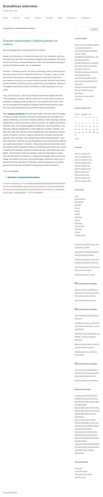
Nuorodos (85, 18)
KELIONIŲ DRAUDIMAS (55, 186)
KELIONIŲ (37, 18)
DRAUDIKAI (79, 202)
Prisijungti (78, 468)
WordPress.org (80, 477)
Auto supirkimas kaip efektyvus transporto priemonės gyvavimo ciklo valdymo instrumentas (87, 293)
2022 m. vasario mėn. (82, 153)
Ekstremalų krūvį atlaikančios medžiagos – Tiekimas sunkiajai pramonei (87, 336)
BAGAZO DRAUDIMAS (35, 183)
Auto (76, 196)
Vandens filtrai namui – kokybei (86, 63)
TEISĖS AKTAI (79, 226)
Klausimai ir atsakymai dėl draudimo (23, 177)
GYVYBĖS (49, 18)
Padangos (78, 223)
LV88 (76, 444)
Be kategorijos (80, 199)
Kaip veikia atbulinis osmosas (85, 300)
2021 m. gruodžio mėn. (83, 156)
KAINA (60, 18)
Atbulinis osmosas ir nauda (85, 274)
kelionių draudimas (16, 113)
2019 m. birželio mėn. (82, 165)
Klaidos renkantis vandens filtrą (86, 380)
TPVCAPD (16, 18)
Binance (78, 407)
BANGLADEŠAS (17, 186)
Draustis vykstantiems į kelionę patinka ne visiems (30, 42)
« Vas (77, 138)
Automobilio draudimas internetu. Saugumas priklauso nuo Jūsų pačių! (86, 81)
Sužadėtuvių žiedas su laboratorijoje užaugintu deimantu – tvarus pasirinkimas (87, 326)
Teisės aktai (71, 18)
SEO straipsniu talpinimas (87, 283)
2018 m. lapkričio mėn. (83, 169)
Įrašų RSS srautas (81, 471)
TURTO (26, 18)
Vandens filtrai (80, 235)
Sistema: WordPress (10, 492)
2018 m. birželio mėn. (82, 178)
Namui (77, 220)
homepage (79, 395)
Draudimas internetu (20, 6)
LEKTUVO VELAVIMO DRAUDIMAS (15, 189)
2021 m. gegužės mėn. (83, 162)
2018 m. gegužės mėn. (83, 181)
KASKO (5, 18)
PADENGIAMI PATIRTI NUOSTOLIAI (42, 189)
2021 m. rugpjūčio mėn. (83, 159)
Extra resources (80, 420)
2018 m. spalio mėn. (82, 172)
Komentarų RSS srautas (83, 474)
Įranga (77, 208)
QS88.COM (79, 432)
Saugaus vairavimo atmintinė (85, 87)
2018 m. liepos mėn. (82, 175)
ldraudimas (39, 192)
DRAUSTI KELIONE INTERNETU (34, 186)
